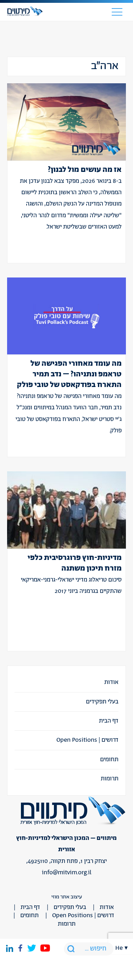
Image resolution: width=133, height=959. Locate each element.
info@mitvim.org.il (67, 872)
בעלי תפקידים (102, 701)
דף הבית (108, 721)
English (122, 592)
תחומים (109, 759)
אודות (111, 682)
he (119, 948)
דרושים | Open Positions (87, 740)
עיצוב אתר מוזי (66, 897)
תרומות (109, 778)
